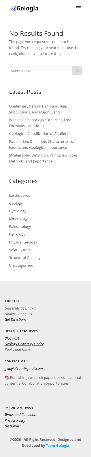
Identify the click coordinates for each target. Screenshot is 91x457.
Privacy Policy (15, 420)
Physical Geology (23, 242)
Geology (16, 203)
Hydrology (17, 211)
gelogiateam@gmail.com (24, 368)
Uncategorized (21, 265)
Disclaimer (13, 426)
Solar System (20, 249)
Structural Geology (24, 257)
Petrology (17, 234)
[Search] (77, 70)
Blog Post (12, 338)
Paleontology (20, 226)
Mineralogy (18, 218)
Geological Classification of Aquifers (38, 133)
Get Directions (15, 319)
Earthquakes (19, 195)
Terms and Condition (20, 414)
